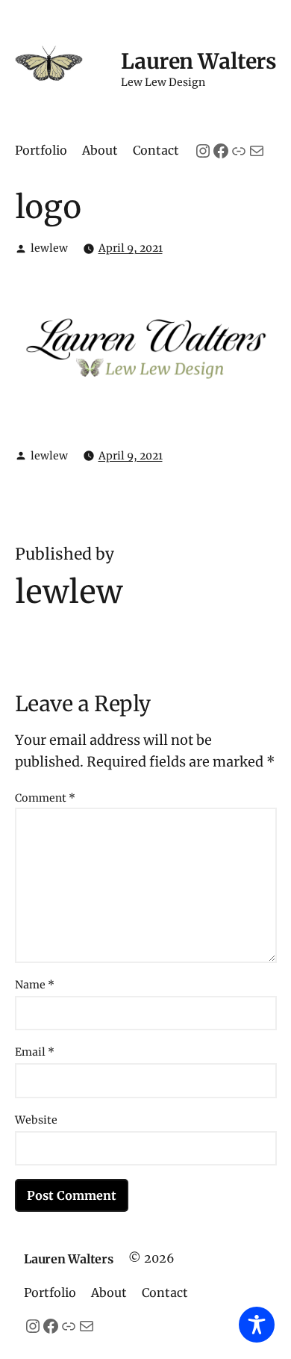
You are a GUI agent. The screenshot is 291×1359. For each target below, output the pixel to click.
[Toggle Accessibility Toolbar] (256, 1324)
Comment (45, 798)
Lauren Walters (198, 61)
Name (34, 984)
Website (36, 1120)
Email (34, 1052)
